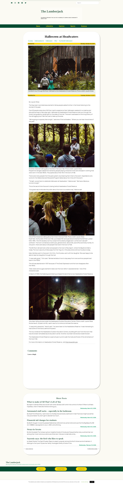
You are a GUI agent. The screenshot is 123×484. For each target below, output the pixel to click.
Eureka (30, 41)
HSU (55, 41)
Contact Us (81, 469)
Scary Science (29, 448)
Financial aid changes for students (42, 420)
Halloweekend (39, 41)
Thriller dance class (92, 448)
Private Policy (61, 469)
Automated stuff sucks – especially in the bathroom (49, 411)
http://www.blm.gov (71, 342)
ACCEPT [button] (92, 481)
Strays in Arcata (34, 429)
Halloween (49, 41)
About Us (40, 469)
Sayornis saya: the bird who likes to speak (45, 438)
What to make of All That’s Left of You (44, 402)
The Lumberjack (52, 11)
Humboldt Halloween (65, 41)
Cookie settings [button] (84, 482)
